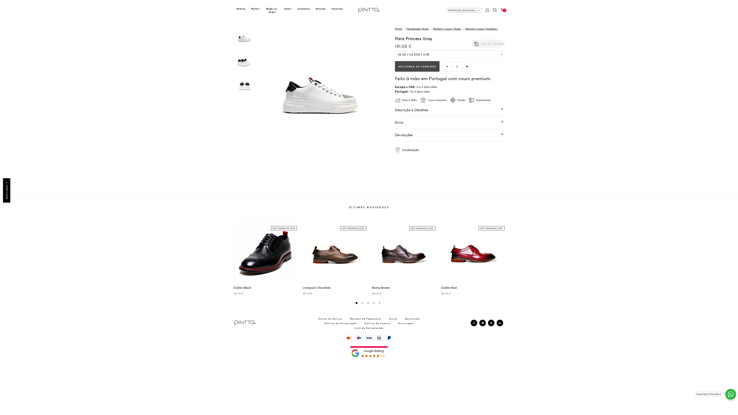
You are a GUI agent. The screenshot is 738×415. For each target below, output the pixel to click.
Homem (240, 8)
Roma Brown (381, 287)
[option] (244, 39)
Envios (393, 318)
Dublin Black (242, 287)
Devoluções (412, 318)
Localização (410, 150)
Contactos (304, 8)
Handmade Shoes (417, 29)
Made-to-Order (272, 10)
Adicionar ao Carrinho (417, 66)
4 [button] (374, 303)
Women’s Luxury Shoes (447, 29)
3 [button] (368, 303)
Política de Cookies (377, 323)
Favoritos (337, 8)
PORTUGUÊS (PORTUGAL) (461, 10)
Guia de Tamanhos (492, 44)
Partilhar (6, 192)
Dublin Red (449, 287)
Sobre (288, 8)
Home (398, 29)
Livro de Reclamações (369, 328)
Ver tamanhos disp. (284, 228)
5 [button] (380, 303)
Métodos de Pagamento (365, 318)
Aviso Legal (406, 323)
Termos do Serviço (330, 318)
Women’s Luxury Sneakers (481, 29)
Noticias (321, 8)
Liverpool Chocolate (317, 287)
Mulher (255, 8)
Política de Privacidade (341, 323)
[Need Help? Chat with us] (730, 394)
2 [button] (362, 303)
